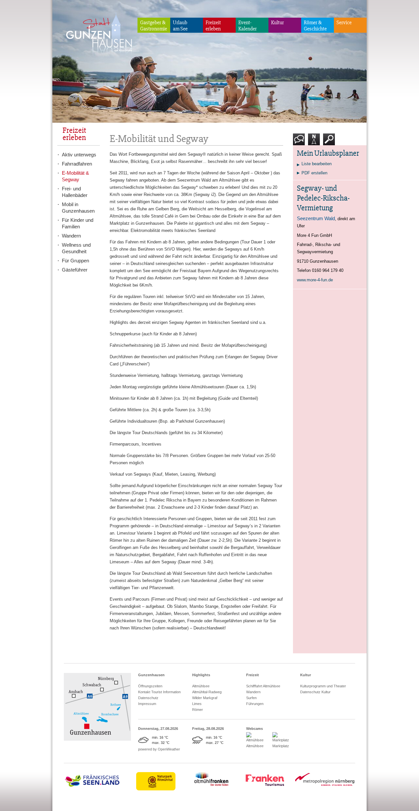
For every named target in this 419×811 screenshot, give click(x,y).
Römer (197, 710)
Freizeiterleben (213, 25)
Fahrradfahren (77, 164)
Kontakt (300, 147)
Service (344, 22)
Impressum (147, 704)
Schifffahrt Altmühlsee (263, 686)
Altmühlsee (201, 686)
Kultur (277, 22)
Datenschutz (148, 698)
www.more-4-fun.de (315, 279)
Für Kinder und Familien (77, 223)
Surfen (251, 698)
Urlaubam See (180, 25)
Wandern (71, 235)
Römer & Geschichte (315, 25)
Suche (329, 147)
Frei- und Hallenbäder (74, 192)
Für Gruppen (75, 260)
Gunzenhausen (151, 675)
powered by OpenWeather (159, 749)
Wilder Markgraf (204, 698)
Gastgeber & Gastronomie (153, 25)
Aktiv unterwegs (79, 154)
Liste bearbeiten (316, 163)
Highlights (201, 675)
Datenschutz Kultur (315, 692)
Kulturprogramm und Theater (323, 686)
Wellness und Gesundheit (76, 248)
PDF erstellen (314, 172)
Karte (313, 147)
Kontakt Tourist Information (159, 692)
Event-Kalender (247, 25)
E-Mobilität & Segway (75, 176)
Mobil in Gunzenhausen (78, 208)
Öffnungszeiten (150, 686)
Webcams (254, 729)
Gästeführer (74, 270)
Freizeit (252, 675)
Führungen (255, 704)
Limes (197, 704)
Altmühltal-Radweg (207, 692)
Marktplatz (280, 746)
